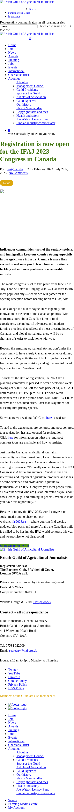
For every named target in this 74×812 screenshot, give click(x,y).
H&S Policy (16, 688)
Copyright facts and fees (32, 782)
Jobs (11, 734)
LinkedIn (14, 677)
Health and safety (27, 785)
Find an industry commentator (35, 793)
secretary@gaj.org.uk (23, 650)
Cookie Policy (17, 681)
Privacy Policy (17, 684)
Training (13, 730)
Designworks (42, 602)
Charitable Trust (18, 745)
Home (12, 715)
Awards (13, 726)
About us (14, 748)
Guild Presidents (27, 759)
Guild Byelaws (26, 771)
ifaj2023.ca (19, 521)
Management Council (30, 756)
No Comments (18, 173)
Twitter (12, 669)
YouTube (14, 673)
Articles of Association (31, 767)
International (16, 741)
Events (12, 737)
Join (11, 719)
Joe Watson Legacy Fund (32, 789)
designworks (15, 169)
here (49, 417)
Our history (23, 774)
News (6, 183)
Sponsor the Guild (28, 763)
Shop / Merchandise (29, 778)
